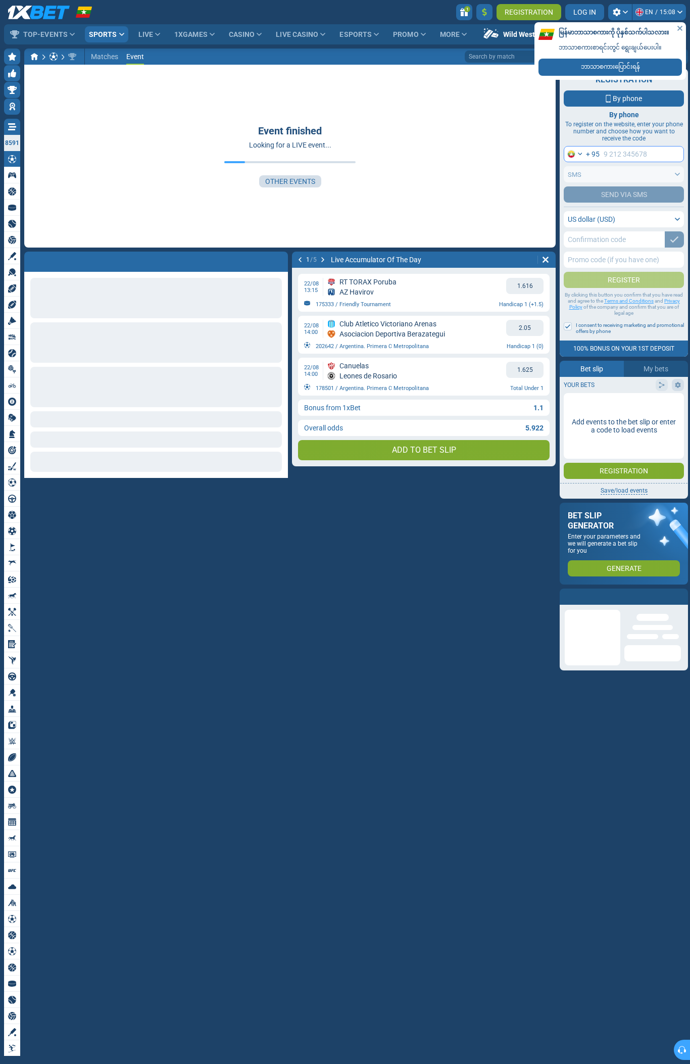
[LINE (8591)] (34, 57)
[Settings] (620, 12)
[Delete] (278, 260)
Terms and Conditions (629, 301)
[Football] (53, 57)
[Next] (59, 260)
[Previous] (32, 260)
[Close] (680, 28)
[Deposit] (484, 12)
